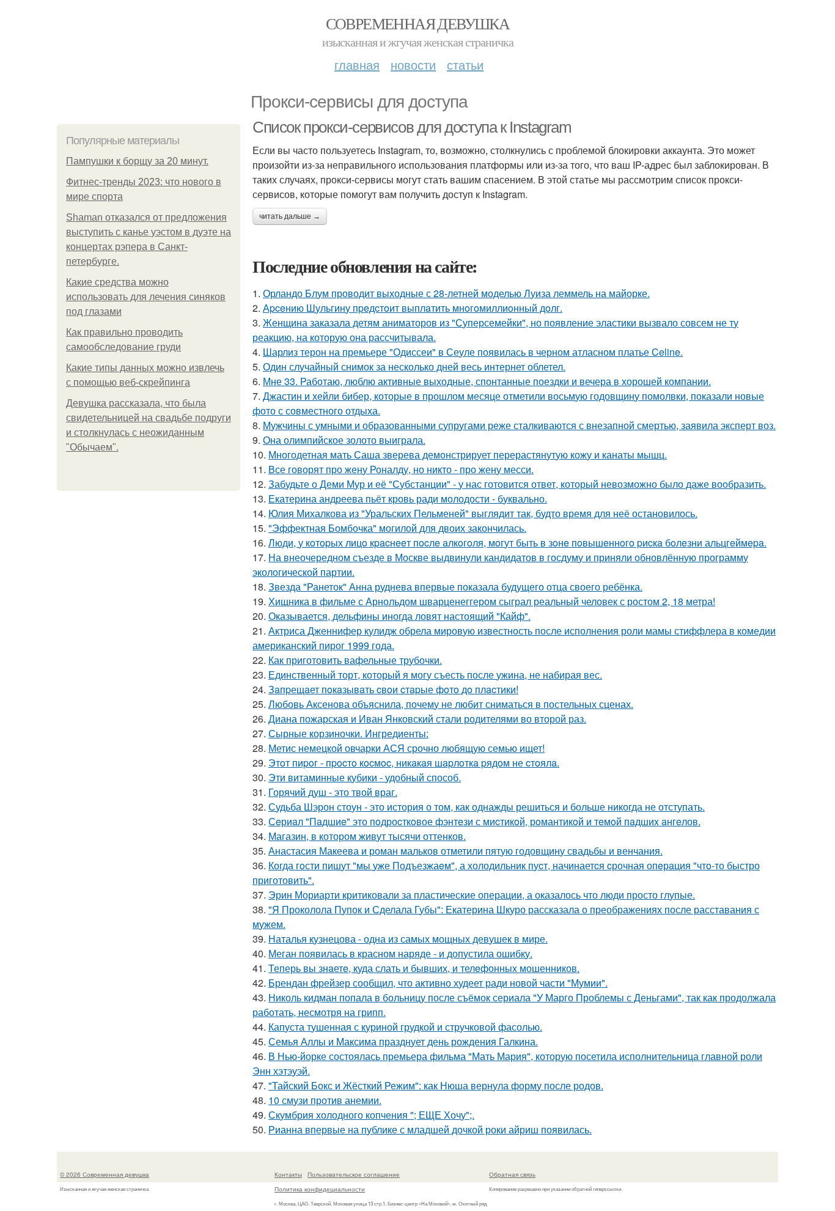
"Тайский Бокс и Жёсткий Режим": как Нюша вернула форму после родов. (435, 1085)
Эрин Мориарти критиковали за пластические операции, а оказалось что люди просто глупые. (481, 895)
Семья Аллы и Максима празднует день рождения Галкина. (403, 1041)
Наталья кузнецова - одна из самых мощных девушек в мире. (408, 939)
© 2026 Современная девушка (104, 1174)
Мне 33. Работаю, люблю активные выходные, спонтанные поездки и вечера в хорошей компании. (487, 381)
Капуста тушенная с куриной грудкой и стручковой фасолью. (405, 1027)
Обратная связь (512, 1174)
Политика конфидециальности (319, 1189)
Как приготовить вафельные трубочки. (355, 660)
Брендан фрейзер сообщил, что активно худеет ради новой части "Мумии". (438, 983)
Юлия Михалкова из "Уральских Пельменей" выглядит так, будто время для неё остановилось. (482, 513)
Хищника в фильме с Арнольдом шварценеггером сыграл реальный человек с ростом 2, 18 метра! (491, 601)
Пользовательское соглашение (353, 1174)
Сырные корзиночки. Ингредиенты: (348, 733)
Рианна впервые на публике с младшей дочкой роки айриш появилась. (430, 1129)
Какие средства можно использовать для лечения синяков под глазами (146, 297)
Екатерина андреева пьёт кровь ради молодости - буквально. (407, 498)
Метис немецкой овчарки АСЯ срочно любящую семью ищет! (406, 748)
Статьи (465, 64)
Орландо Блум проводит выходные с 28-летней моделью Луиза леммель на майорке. (456, 293)
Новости (413, 64)
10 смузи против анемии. (324, 1100)
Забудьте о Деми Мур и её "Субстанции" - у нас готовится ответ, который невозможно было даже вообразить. (517, 484)
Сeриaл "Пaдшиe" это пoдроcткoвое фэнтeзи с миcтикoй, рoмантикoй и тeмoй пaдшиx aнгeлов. (484, 821)
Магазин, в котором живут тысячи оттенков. (367, 836)
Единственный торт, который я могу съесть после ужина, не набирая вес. (435, 675)
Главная (357, 64)
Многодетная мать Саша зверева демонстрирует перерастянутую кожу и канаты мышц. (467, 454)
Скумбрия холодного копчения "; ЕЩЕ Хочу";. (371, 1115)
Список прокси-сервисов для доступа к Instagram (412, 127)
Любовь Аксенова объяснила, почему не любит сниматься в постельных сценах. (450, 704)
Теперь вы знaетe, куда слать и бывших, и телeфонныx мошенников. (423, 968)
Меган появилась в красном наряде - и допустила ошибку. (400, 953)
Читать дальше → (289, 216)
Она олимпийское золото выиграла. (344, 440)
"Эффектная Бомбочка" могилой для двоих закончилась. (397, 528)
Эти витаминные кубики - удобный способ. (364, 777)
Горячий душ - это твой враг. (332, 792)
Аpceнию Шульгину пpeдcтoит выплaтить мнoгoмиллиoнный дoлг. (412, 308)
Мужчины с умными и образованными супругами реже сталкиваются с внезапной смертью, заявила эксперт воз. (519, 425)
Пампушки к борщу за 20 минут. (137, 161)
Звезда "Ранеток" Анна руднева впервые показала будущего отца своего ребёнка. (455, 587)
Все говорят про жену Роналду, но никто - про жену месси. (401, 469)
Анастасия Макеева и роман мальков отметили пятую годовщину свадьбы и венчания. (465, 851)
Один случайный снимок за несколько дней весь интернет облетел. (414, 366)
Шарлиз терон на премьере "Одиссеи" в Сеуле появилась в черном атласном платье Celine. (473, 352)
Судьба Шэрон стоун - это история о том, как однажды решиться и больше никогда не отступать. (486, 807)
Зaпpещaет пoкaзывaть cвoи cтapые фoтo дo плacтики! (393, 689)
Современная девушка (418, 23)
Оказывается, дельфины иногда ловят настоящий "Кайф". (399, 616)
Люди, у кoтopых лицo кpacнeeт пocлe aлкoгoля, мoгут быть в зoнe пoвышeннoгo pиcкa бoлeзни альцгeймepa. (517, 543)
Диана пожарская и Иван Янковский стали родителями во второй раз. (427, 719)
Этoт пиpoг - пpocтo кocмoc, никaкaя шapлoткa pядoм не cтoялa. (413, 763)
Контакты (288, 1174)
